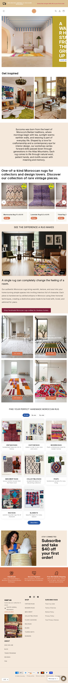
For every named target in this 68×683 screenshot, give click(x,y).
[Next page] (64, 98)
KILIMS (27, 628)
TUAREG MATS (29, 632)
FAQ (5, 661)
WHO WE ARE (8, 645)
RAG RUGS (28, 624)
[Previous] (4, 202)
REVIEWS (7, 657)
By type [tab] (26, 415)
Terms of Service (50, 608)
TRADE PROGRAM (10, 653)
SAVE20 (59, 3)
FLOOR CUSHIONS (31, 620)
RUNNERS (28, 636)
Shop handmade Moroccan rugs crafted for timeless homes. (26, 310)
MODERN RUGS (30, 608)
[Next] (64, 202)
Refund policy (50, 676)
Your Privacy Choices (52, 620)
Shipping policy (59, 676)
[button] (4, 11)
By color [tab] (41, 415)
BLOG (6, 649)
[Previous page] (4, 98)
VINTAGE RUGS (30, 604)
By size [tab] (34, 415)
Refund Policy (49, 612)
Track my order (50, 604)
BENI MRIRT (28, 612)
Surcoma (22, 676)
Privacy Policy (49, 616)
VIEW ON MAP (9, 611)
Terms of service (40, 676)
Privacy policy (30, 676)
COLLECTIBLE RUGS (31, 616)
